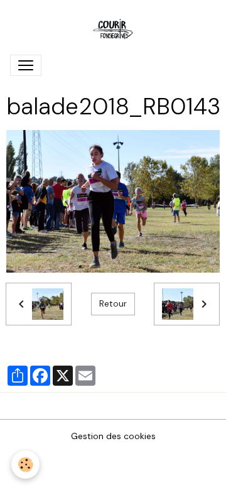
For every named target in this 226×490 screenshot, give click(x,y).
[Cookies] (25, 464)
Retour (113, 303)
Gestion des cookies (113, 436)
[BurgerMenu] (25, 65)
